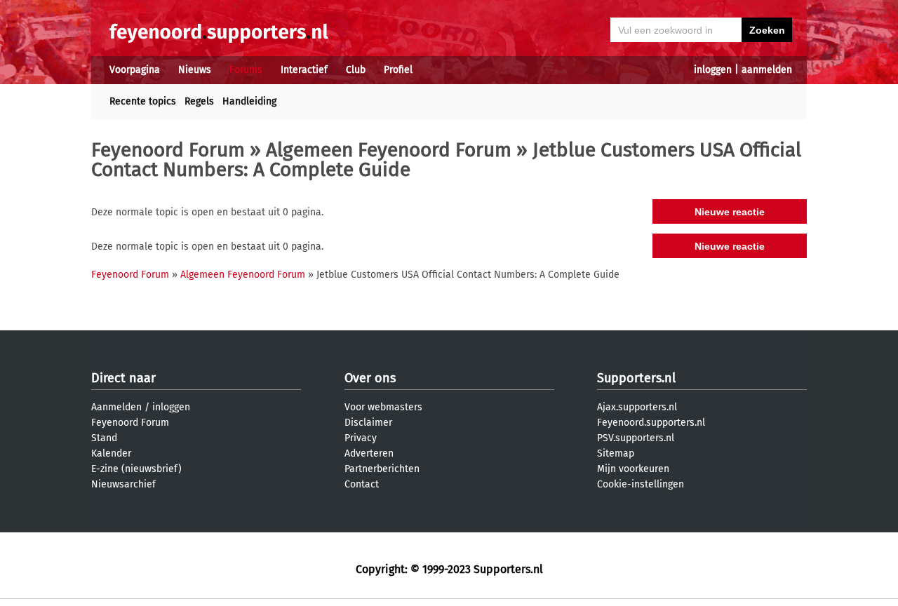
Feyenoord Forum (168, 149)
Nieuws (194, 70)
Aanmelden (116, 407)
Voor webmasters (383, 407)
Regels (199, 101)
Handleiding (249, 101)
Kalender (111, 453)
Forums (245, 70)
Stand (104, 438)
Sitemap (615, 453)
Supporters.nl (636, 378)
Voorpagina (134, 70)
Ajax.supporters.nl (637, 407)
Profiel (398, 70)
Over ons (370, 378)
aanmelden (767, 70)
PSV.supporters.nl (635, 438)
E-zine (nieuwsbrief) (136, 469)
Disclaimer (368, 423)
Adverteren (369, 453)
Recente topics (142, 101)
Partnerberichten (382, 469)
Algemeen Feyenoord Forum (388, 149)
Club (356, 70)
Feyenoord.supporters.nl (651, 423)
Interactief (304, 70)
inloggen (713, 70)
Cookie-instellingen (640, 484)
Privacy (360, 438)
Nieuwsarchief (123, 484)
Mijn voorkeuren (633, 469)
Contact (361, 484)
